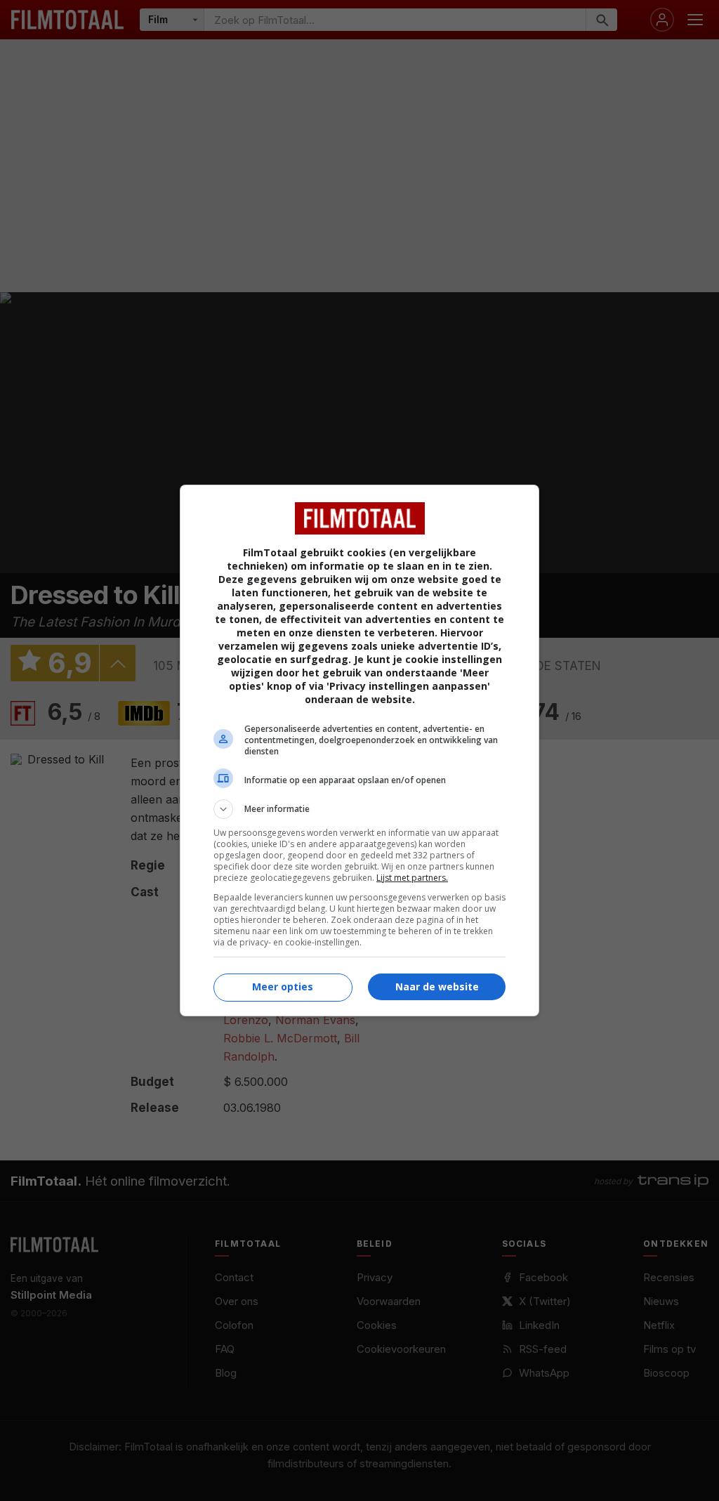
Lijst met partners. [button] (412, 878)
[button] (359, 809)
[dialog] (359, 750)
